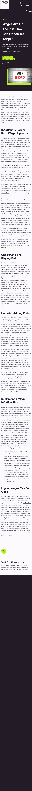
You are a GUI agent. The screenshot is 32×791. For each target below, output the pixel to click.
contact (7, 567)
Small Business (9, 59)
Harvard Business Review (11, 387)
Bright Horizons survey (12, 322)
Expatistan (13, 271)
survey (6, 330)
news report (12, 165)
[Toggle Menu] (27, 6)
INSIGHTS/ (5, 19)
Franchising (7, 57)
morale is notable (6, 360)
